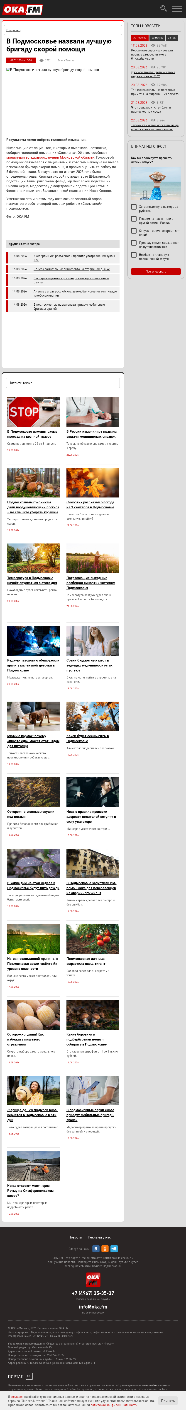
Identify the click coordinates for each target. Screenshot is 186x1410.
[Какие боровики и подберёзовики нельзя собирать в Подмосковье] (92, 1028)
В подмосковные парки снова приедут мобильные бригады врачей (69, 306)
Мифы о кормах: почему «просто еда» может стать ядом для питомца (33, 741)
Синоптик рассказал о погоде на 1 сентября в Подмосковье (90, 504)
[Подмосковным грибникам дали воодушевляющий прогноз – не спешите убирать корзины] (33, 496)
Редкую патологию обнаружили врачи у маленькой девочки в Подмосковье (33, 665)
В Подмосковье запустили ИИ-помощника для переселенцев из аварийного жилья (91, 888)
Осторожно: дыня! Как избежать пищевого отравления (25, 1039)
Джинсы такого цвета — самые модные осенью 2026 (153, 74)
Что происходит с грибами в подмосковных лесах (151, 109)
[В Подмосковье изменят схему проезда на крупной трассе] (33, 425)
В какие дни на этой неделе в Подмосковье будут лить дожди (33, 885)
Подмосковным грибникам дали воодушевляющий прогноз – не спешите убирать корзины (33, 507)
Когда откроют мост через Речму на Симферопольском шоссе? (30, 1191)
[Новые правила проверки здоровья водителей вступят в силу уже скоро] (92, 806)
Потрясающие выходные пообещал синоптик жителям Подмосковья (90, 583)
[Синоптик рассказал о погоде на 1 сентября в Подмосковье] (92, 496)
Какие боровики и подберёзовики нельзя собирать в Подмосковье (86, 1039)
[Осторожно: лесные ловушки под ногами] (33, 806)
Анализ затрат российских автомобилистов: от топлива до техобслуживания (75, 293)
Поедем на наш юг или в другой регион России (156, 220)
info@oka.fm (93, 1306)
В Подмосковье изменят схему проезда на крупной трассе (32, 434)
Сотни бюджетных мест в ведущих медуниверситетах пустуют (89, 665)
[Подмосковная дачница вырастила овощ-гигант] (92, 953)
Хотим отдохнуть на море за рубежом (158, 208)
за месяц (157, 37)
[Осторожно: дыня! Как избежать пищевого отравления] (33, 1028)
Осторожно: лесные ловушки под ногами (30, 814)
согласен (17, 1396)
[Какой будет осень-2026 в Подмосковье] (92, 730)
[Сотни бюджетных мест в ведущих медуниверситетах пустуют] (92, 654)
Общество (13, 30)
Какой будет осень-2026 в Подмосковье (87, 738)
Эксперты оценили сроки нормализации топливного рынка (71, 280)
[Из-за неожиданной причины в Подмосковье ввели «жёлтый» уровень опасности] (33, 953)
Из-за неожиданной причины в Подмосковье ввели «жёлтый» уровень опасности (32, 964)
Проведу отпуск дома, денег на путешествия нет (159, 244)
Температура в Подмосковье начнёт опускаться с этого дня (32, 580)
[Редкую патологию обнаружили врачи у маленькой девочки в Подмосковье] (33, 654)
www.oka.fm (149, 1385)
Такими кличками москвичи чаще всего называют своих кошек (155, 127)
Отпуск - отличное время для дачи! (159, 232)
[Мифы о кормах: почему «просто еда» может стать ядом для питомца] (33, 730)
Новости (75, 1237)
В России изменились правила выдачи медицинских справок (91, 434)
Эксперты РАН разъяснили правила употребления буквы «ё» (74, 258)
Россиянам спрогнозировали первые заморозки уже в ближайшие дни (152, 54)
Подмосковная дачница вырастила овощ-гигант (85, 961)
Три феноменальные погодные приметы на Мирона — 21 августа (155, 91)
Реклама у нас (99, 1237)
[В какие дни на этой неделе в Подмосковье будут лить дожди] (33, 877)
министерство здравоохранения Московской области (50, 157)
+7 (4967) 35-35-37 (93, 1293)
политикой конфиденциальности (114, 1405)
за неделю (139, 37)
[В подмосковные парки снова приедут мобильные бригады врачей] (92, 1104)
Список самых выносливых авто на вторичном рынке (72, 269)
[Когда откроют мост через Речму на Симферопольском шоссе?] (33, 1180)
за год (172, 37)
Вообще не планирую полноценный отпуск (154, 256)
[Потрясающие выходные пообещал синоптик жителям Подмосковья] (92, 572)
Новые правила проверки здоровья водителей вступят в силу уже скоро (91, 817)
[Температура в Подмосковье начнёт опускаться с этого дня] (33, 572)
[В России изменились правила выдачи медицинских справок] (92, 425)
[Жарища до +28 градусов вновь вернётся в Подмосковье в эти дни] (33, 1104)
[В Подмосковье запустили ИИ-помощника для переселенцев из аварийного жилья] (92, 877)
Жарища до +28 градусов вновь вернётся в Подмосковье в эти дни (32, 1115)
